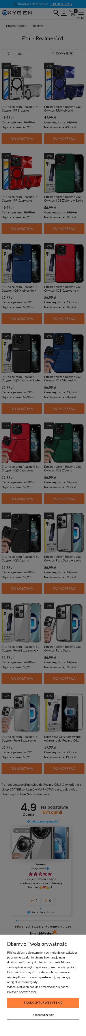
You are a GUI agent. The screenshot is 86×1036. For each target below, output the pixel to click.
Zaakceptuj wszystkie (43, 1002)
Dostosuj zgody (43, 1014)
